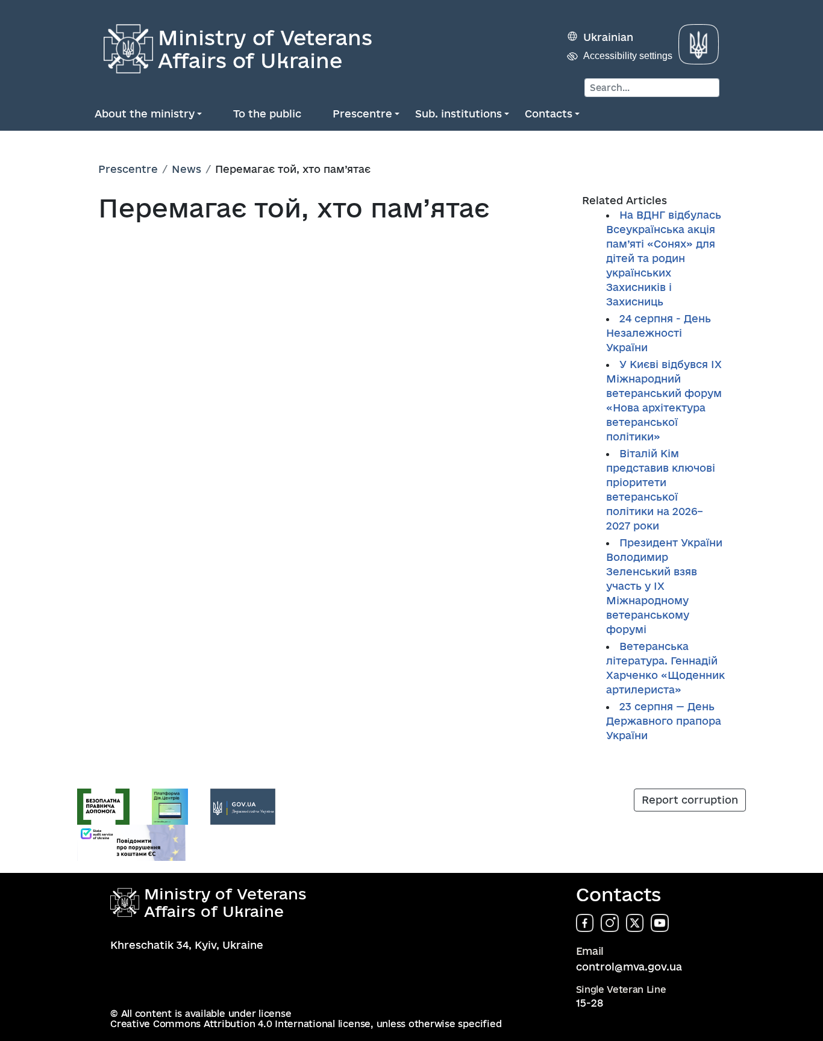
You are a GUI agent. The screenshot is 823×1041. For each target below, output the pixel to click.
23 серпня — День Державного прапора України (663, 721)
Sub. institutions (458, 113)
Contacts (548, 113)
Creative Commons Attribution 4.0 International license (240, 1024)
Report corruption (690, 799)
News (186, 169)
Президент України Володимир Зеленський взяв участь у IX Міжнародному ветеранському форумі (664, 586)
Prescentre (362, 113)
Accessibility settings (627, 56)
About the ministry (145, 113)
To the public (267, 113)
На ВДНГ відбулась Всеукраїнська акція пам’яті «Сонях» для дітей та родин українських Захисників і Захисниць (663, 258)
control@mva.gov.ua (629, 966)
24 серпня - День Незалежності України (658, 333)
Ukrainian (608, 37)
